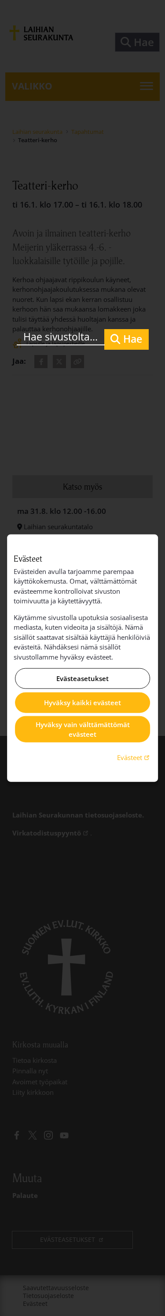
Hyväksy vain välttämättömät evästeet (83, 729)
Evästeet (134, 756)
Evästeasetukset (82, 678)
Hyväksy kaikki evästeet (82, 702)
